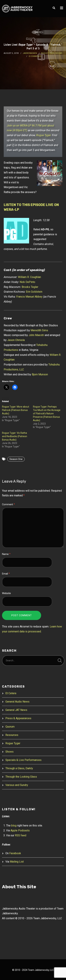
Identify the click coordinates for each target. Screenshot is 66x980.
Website (6, 593)
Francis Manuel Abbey (29, 296)
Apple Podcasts (20, 830)
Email (6, 573)
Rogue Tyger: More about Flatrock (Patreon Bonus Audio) (15, 410)
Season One (16, 459)
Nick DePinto (27, 282)
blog (13, 825)
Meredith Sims (39, 330)
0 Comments (35, 56)
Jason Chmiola (16, 340)
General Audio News (17, 701)
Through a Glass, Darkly (19, 768)
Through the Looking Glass (21, 776)
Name (6, 554)
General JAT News (16, 710)
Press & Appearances (18, 718)
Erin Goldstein (34, 291)
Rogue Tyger (47, 53)
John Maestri (36, 335)
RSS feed (20, 835)
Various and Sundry (16, 785)
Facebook (15, 853)
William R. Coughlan (29, 277)
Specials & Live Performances (23, 760)
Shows (59, 53)
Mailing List (17, 861)
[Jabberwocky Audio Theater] (17, 8)
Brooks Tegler (30, 287)
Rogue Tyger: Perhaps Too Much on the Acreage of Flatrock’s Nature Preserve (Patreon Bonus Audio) (46, 413)
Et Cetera (10, 693)
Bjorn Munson (40, 374)
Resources (11, 735)
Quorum (10, 726)
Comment (8, 504)
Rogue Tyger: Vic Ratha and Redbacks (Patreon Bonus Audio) (14, 436)
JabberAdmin (30, 53)
